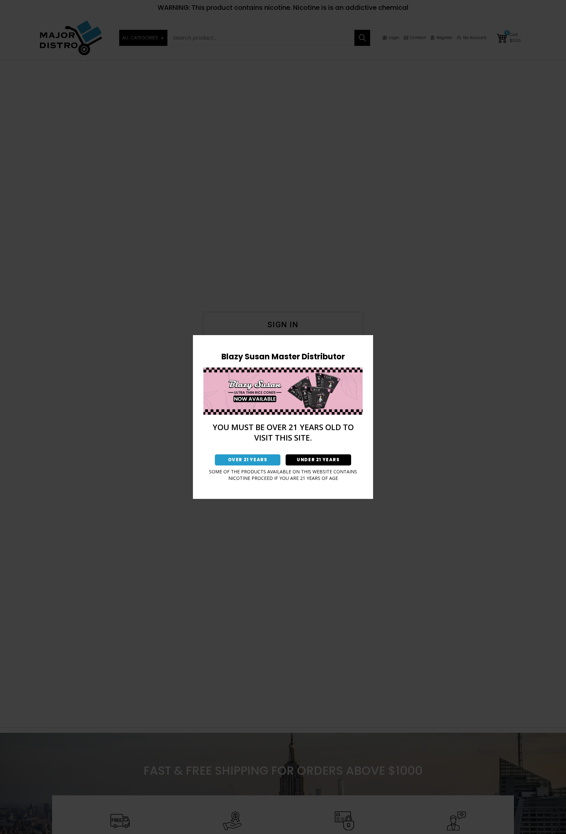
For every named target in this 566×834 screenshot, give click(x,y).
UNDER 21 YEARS (318, 460)
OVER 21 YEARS (248, 460)
